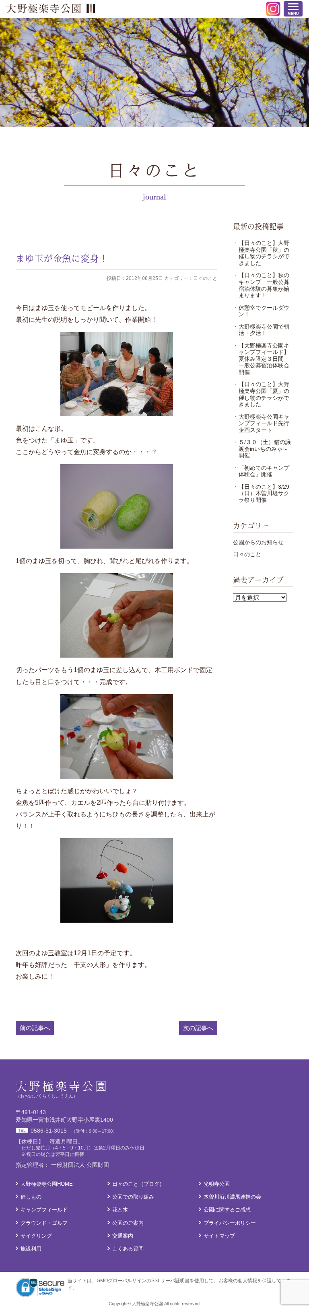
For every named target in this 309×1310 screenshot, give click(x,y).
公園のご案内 (128, 1223)
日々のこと (247, 554)
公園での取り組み (133, 1197)
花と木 (120, 1210)
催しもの (31, 1197)
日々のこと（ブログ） (138, 1184)
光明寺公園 (217, 1184)
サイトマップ (219, 1236)
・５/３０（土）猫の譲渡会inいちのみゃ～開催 (262, 449)
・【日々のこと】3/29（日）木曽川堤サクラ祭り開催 (261, 493)
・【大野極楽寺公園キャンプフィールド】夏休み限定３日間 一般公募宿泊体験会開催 (261, 358)
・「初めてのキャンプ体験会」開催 (261, 471)
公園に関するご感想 (227, 1210)
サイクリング (36, 1236)
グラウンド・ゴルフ (44, 1223)
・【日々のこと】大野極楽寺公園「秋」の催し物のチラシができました (261, 253)
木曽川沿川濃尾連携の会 (232, 1197)
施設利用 (31, 1249)
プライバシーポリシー (230, 1223)
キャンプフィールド (44, 1210)
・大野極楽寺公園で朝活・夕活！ (261, 330)
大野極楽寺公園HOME (47, 1184)
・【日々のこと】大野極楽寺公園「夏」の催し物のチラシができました (261, 394)
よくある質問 (128, 1249)
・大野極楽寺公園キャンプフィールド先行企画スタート (261, 423)
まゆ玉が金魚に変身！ (62, 258)
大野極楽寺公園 (50, 8)
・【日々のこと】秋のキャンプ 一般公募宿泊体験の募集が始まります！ (261, 285)
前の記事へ (35, 1027)
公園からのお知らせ (258, 542)
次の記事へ (198, 1027)
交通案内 (122, 1236)
